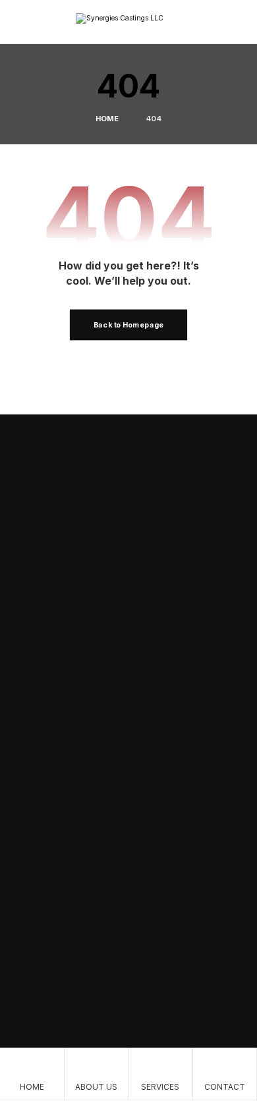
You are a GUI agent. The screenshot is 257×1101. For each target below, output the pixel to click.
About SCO (67, 566)
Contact (40, 820)
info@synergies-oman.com (96, 974)
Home (37, 778)
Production (174, 530)
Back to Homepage (128, 324)
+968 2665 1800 (73, 994)
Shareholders (51, 878)
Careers (40, 899)
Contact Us (71, 530)
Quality (39, 799)
